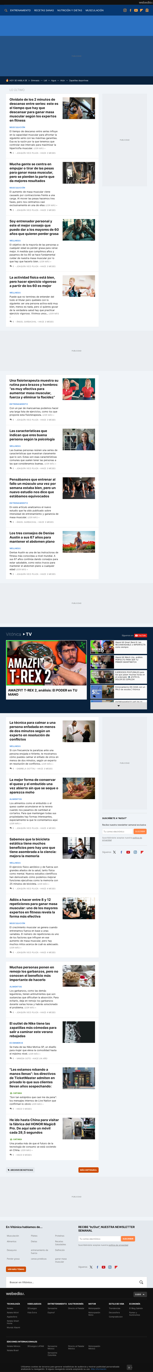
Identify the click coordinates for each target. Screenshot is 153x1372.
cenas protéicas (38, 1258)
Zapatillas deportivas (78, 80)
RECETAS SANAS (44, 10)
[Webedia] (146, 2)
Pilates (34, 1235)
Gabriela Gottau (26, 768)
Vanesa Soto (24, 1058)
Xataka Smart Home (13, 1322)
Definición (60, 1250)
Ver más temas (16, 1269)
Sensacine (52, 1308)
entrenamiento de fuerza (39, 1251)
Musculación (17, 127)
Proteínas (59, 1235)
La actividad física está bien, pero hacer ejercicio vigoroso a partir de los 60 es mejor (33, 281)
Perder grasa (13, 1258)
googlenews (147, 10)
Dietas (34, 1241)
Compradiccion (116, 1316)
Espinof (51, 1312)
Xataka (17, 1093)
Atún (62, 80)
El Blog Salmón (136, 1308)
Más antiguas (88, 1170)
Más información (98, 1369)
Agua (53, 80)
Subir (138, 1294)
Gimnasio (35, 80)
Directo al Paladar (76, 1308)
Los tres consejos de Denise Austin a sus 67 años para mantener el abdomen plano (32, 537)
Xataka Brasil (13, 1350)
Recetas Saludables (60, 1243)
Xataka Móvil (13, 1312)
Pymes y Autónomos (134, 1313)
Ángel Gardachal (26, 321)
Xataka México (13, 1346)
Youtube (136, 10)
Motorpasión (94, 1308)
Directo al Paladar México (76, 1347)
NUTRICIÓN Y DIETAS (69, 10)
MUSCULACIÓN (95, 10)
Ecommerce (16, 1043)
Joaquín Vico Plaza (28, 153)
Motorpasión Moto (94, 1313)
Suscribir (140, 831)
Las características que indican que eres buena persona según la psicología (32, 435)
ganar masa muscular (61, 1260)
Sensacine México (52, 1347)
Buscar (141, 1282)
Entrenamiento (19, 404)
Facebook (130, 10)
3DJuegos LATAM (35, 1346)
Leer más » (39, 148)
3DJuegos (32, 1308)
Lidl (45, 80)
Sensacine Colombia (52, 1354)
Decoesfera (114, 1312)
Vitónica (19, 634)
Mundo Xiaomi (13, 1327)
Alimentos (16, 799)
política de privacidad (118, 1245)
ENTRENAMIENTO (20, 10)
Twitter (114, 851)
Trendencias (114, 1308)
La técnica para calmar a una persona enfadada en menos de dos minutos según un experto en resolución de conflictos (33, 731)
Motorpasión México (94, 1347)
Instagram (125, 10)
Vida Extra (32, 1312)
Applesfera (12, 1316)
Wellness (15, 240)
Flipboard (141, 10)
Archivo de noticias (21, 1170)
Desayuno (12, 1250)
